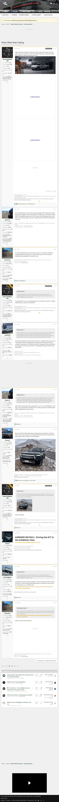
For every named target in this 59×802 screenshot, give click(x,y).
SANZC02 (7, 335)
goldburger (9, 696)
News (6, 11)
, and (26, 204)
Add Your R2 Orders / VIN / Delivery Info (23, 20)
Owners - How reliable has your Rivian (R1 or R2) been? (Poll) (18, 689)
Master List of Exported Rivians (16, 682)
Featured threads (24, 15)
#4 (55, 286)
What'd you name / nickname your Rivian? (19, 695)
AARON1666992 (24, 262)
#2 (55, 209)
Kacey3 (7, 440)
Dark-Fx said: (20, 329)
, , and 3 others (26, 480)
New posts (5, 15)
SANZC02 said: (20, 395)
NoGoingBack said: (21, 608)
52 (8, 340)
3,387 (9, 68)
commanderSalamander (48, 698)
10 (7, 445)
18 (7, 265)
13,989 (9, 227)
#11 (55, 602)
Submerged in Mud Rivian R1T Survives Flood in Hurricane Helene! (20, 676)
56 (8, 66)
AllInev (7, 543)
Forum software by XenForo (13, 796)
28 (20, 696)
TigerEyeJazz (10, 678)
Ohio (9, 589)
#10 (55, 566)
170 (9, 584)
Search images (48, 15)
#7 (55, 429)
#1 (55, 48)
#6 (55, 389)
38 (8, 547)
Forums (15, 11)
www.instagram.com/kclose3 (21, 477)
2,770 (9, 267)
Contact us (8, 800)
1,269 (9, 549)
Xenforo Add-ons (33, 796)
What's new (26, 11)
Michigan (10, 232)
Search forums (36, 15)
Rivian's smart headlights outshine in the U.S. (19, 703)
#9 (55, 533)
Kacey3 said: (20, 491)
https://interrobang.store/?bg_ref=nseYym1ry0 (25, 592)
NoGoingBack (7, 577)
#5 (55, 324)
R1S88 (8, 705)
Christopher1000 (11, 691)
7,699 (9, 342)
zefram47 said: (20, 291)
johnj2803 (50, 676)
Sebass (51, 684)
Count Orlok (10, 683)
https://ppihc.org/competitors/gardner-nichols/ (27, 542)
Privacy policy (30, 800)
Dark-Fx (7, 220)
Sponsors (3, 800)
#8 (55, 485)
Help (35, 800)
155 (8, 225)
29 (22, 696)
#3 (55, 249)
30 (24, 696)
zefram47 (7, 260)
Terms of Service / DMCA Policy (19, 800)
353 (9, 447)
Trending (14, 15)
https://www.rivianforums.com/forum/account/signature (28, 550)
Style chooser (4, 798)
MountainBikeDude (7, 45)
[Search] (56, 11)
